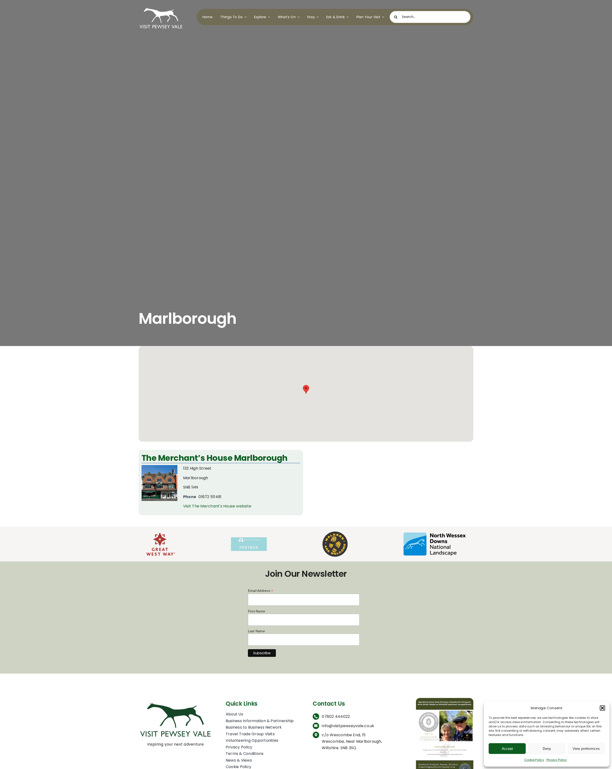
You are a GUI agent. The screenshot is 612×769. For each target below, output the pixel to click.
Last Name (256, 631)
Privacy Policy (556, 760)
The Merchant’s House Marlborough (215, 458)
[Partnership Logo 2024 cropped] (249, 539)
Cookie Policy (534, 760)
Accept (507, 749)
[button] (602, 708)
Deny (547, 749)
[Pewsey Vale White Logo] (161, 6)
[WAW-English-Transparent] (335, 533)
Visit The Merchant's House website (217, 506)
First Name (256, 611)
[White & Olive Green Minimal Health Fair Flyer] (444, 700)
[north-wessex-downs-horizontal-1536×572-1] (435, 534)
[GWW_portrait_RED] (160, 534)
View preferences (586, 749)
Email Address (260, 590)
